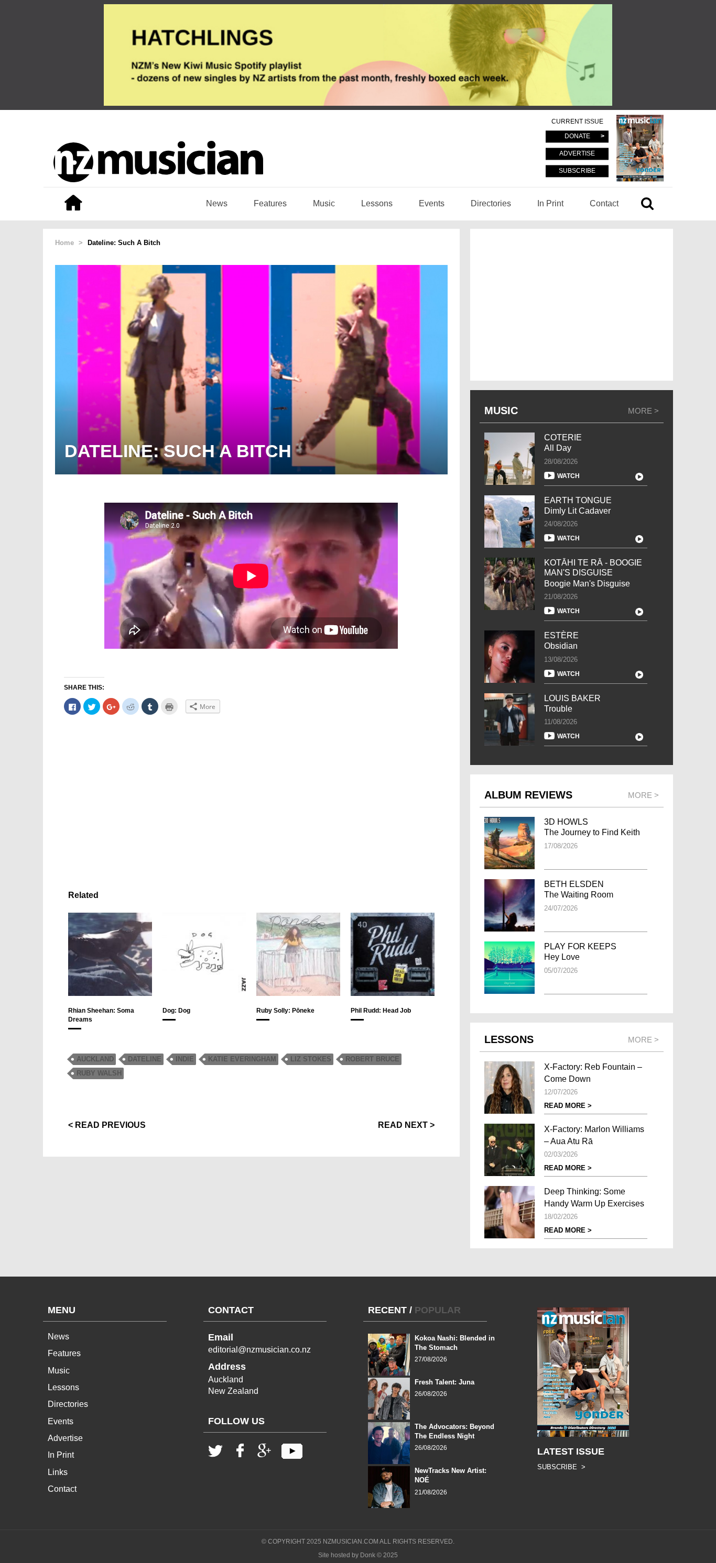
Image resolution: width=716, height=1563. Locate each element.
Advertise (65, 1438)
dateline (144, 1059)
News (216, 203)
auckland (95, 1059)
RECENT (387, 1310)
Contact (604, 203)
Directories (491, 203)
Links (58, 1472)
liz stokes (310, 1059)
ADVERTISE (577, 154)
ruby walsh (99, 1073)
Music (324, 203)
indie (185, 1059)
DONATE (577, 136)
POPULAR (438, 1310)
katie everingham (242, 1059)
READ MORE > (568, 1106)
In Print (550, 203)
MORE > (643, 410)
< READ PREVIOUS (107, 1125)
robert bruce (372, 1059)
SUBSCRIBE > (561, 1467)
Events (431, 203)
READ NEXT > (406, 1125)
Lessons (377, 203)
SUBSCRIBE (577, 170)
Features (270, 203)
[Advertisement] (251, 797)
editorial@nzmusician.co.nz (259, 1349)
